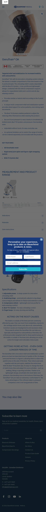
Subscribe (23, 269)
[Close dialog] (41, 239)
